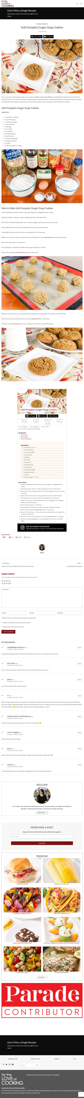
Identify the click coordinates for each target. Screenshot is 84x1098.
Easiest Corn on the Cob (61, 884)
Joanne (9, 764)
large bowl (41, 212)
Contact (57, 1059)
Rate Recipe (53, 416)
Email (32, 613)
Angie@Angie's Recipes (15, 647)
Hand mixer (24, 435)
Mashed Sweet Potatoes (75, 565)
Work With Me (12, 1059)
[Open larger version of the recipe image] (42, 401)
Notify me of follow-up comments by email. (16, 622)
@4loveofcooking (33, 528)
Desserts (45, 24)
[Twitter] (6, 1064)
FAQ (74, 1059)
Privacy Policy (35, 1059)
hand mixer (9, 212)
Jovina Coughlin (13, 732)
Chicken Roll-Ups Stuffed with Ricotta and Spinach (17, 565)
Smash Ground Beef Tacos (62, 913)
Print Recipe (49, 36)
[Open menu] (81, 3)
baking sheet (48, 237)
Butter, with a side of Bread (44, 97)
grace (9, 748)
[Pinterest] (12, 1064)
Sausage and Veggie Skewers (22, 913)
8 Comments (43, 31)
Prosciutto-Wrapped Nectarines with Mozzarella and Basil (61, 943)
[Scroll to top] (79, 1091)
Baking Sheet (24, 437)
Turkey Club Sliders (22, 884)
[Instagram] (9, 1064)
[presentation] (22, 870)
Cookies (38, 24)
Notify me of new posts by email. (13, 627)
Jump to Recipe (37, 36)
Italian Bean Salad (22, 972)
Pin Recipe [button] (43, 416)
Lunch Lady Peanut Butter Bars (22, 943)
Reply (79, 647)
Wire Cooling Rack (26, 439)
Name (4, 613)
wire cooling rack (15, 324)
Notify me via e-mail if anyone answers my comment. (19, 618)
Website (60, 613)
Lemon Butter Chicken (61, 972)
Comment (5, 589)
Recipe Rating (5, 581)
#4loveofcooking (58, 528)
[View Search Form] (77, 3)
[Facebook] (3, 1064)
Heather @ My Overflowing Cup (18, 716)
